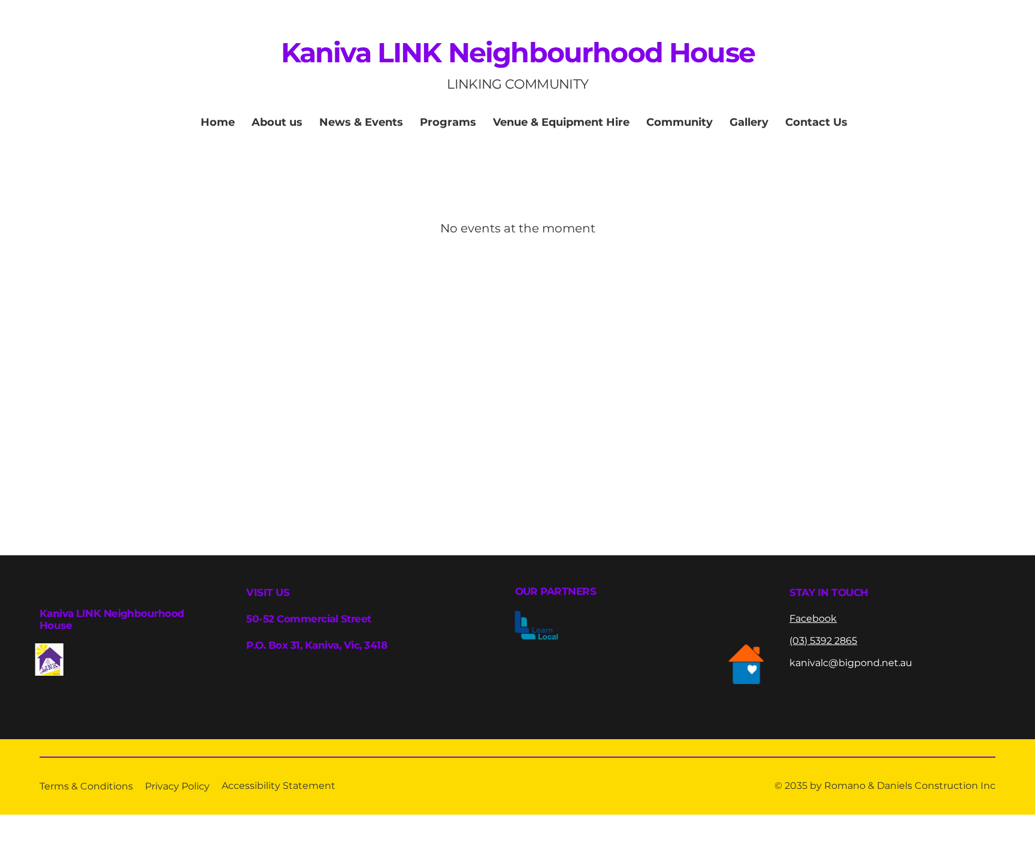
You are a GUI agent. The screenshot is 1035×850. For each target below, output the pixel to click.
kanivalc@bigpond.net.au (850, 662)
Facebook (813, 618)
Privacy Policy (177, 786)
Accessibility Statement (278, 785)
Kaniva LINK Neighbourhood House (518, 52)
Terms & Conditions (86, 786)
